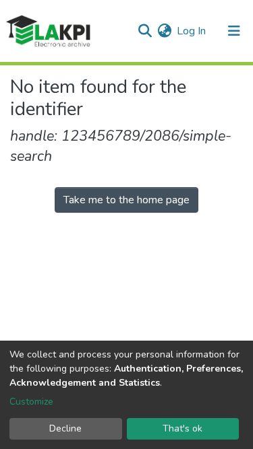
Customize (31, 401)
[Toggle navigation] (234, 31)
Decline (65, 428)
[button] (164, 31)
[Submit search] (144, 31)
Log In (192, 31)
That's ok (182, 428)
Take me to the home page (126, 200)
